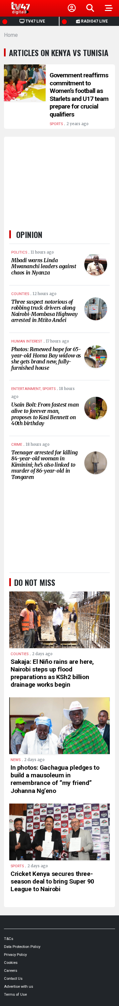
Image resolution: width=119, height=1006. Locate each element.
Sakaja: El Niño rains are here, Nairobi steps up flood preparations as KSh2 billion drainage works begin (52, 673)
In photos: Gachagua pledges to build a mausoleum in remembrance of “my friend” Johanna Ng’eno (55, 779)
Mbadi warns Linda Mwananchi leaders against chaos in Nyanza (43, 266)
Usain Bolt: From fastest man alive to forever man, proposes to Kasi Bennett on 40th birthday (45, 413)
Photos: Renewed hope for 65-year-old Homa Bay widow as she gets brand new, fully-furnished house (46, 358)
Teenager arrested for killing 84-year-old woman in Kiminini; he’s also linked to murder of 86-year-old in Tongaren (44, 464)
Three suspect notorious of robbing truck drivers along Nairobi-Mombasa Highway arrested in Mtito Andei (44, 311)
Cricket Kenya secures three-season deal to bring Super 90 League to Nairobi (52, 881)
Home (11, 35)
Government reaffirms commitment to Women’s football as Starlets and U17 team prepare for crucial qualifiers (79, 94)
